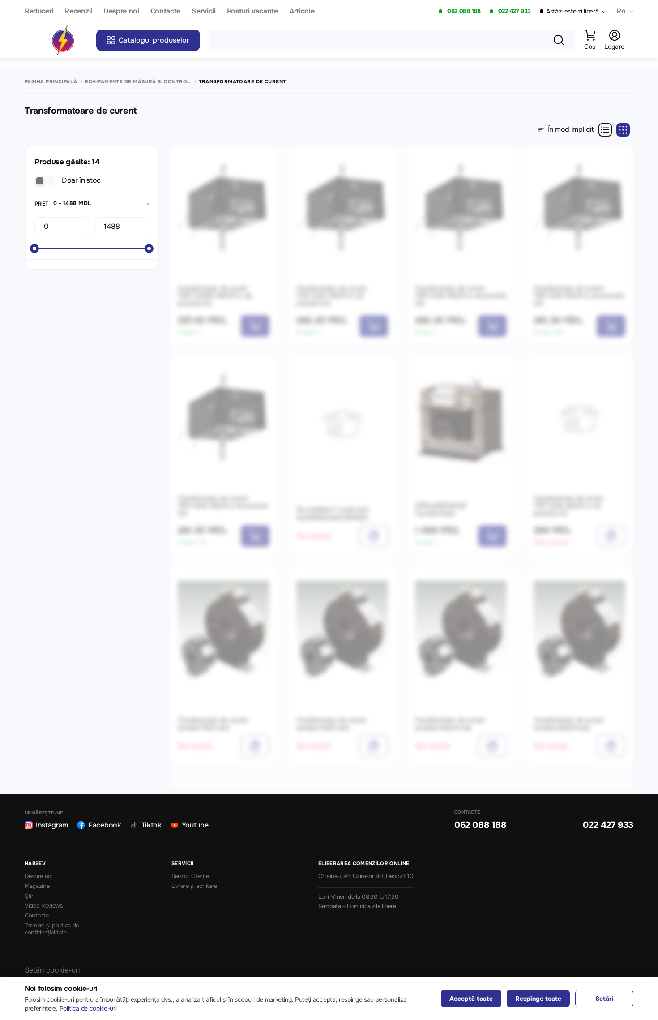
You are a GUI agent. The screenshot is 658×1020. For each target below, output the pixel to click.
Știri (29, 896)
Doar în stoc (81, 180)
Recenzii (78, 11)
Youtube (195, 825)
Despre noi (121, 11)
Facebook (104, 825)
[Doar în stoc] (44, 181)
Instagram (52, 825)
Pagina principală (51, 81)
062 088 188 (463, 11)
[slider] (34, 248)
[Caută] (559, 40)
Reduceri (39, 11)
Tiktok (151, 825)
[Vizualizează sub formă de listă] (605, 130)
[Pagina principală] (62, 40)
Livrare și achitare (194, 886)
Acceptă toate (471, 998)
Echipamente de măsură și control (137, 81)
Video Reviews (44, 905)
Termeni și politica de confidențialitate (52, 929)
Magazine (37, 886)
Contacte (165, 11)
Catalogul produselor (154, 40)
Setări (604, 998)
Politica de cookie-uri (88, 1008)
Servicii (203, 11)
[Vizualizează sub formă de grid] (623, 130)
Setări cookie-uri (52, 970)
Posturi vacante (252, 11)
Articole (301, 11)
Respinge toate (538, 998)
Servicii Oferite (190, 876)
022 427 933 (514, 11)
